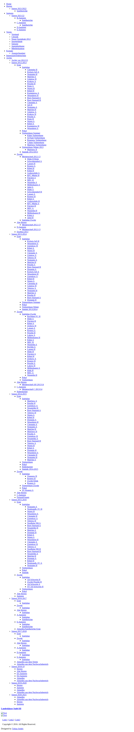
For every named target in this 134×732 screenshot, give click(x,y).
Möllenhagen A (33, 185)
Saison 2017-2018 (19, 631)
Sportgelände (17, 41)
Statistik (25, 572)
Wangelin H (32, 211)
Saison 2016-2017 (19, 598)
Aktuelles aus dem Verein (27, 662)
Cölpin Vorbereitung (35, 142)
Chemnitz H (32, 70)
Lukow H (31, 366)
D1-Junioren (22, 673)
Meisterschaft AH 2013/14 (33, 384)
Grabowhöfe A (33, 173)
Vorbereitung (27, 380)
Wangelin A (32, 182)
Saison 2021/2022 (19, 8)
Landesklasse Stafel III (11, 708)
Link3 (17, 720)
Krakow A (31, 81)
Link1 (4, 720)
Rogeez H (31, 196)
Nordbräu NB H (34, 549)
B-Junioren (21, 18)
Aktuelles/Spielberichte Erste (29, 629)
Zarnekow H (32, 246)
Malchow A (32, 401)
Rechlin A (31, 347)
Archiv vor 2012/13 (20, 60)
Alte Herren (22, 222)
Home (8, 4)
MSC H (30, 180)
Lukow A (31, 335)
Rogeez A (31, 166)
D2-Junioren (22, 676)
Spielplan (26, 67)
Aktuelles (21, 678)
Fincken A (31, 178)
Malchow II (32, 149)
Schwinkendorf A (34, 161)
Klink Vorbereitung (35, 135)
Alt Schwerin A (33, 584)
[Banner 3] (4, 713)
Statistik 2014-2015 (30, 469)
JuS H (29, 105)
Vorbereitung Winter (30, 307)
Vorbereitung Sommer (31, 133)
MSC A (30, 208)
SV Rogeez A (28, 490)
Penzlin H (31, 84)
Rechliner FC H (33, 316)
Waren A (31, 121)
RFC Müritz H (33, 175)
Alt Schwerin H (33, 579)
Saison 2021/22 (18, 15)
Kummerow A (33, 93)
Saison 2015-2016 (19, 500)
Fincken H (31, 206)
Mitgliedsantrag (18, 48)
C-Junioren (21, 23)
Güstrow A (31, 112)
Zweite (20, 154)
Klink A (30, 215)
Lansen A (31, 194)
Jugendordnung (18, 46)
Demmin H (32, 300)
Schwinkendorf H (34, 192)
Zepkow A (31, 359)
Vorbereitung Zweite (30, 485)
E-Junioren (21, 30)
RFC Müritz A (33, 203)
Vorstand (15, 34)
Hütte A (30, 189)
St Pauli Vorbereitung (36, 138)
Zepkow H (31, 326)
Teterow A (31, 288)
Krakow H (31, 114)
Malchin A (31, 77)
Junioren (9, 13)
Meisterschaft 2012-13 (31, 156)
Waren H (31, 88)
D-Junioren (21, 27)
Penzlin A (31, 117)
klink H (30, 370)
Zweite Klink (32, 481)
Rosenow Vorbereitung (36, 140)
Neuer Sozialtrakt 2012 (21, 39)
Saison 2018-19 (18, 666)
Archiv (9, 58)
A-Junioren (21, 615)
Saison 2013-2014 (19, 234)
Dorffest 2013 (22, 232)
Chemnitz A (32, 102)
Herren (9, 6)
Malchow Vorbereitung (36, 145)
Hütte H (30, 352)
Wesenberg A (32, 128)
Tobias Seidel (17, 729)
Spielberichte (22, 11)
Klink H (30, 171)
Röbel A (30, 124)
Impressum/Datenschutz (16, 55)
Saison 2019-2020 (19, 683)
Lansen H (31, 164)
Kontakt (9, 51)
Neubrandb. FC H (34, 509)
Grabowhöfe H (33, 201)
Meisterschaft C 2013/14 (32, 389)
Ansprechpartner (18, 53)
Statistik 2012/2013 (30, 152)
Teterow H (31, 258)
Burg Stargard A (34, 98)
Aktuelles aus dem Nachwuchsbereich (32, 664)
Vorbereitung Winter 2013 (32, 147)
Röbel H (30, 91)
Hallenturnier (22, 391)
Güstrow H (32, 79)
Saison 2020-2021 (19, 695)
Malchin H (31, 109)
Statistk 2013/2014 (29, 309)
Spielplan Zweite (29, 220)
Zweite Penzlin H (34, 582)
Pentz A (30, 86)
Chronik (15, 37)
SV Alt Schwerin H (35, 587)
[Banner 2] (4, 715)
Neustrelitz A (32, 438)
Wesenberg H (32, 95)
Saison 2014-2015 (19, 394)
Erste (19, 65)
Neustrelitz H (32, 408)
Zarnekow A (32, 276)
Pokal (24, 131)
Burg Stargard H (34, 100)
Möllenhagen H (33, 213)
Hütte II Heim (33, 159)
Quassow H (32, 476)
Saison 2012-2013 (19, 62)
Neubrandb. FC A (34, 563)
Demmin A (31, 269)
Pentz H (30, 119)
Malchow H (32, 431)
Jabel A (30, 187)
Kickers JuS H (33, 241)
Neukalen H (32, 74)
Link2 (11, 720)
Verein (9, 32)
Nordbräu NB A (34, 523)
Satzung (15, 44)
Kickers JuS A (33, 72)
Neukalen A (32, 107)
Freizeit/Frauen (23, 497)
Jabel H (30, 218)
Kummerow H (33, 126)
